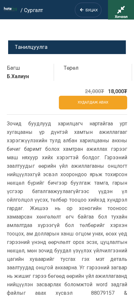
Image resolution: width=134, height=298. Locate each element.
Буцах (91, 10)
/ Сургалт (31, 10)
